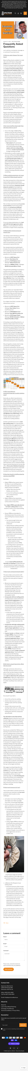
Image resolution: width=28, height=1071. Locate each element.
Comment (6, 950)
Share (7, 923)
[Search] (15, 13)
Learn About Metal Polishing (8, 1006)
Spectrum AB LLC (11, 1050)
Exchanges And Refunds (7, 1008)
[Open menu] (25, 13)
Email (5, 943)
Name (5, 936)
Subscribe (23, 1025)
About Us (3, 1005)
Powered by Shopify (20, 1050)
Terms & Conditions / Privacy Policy (10, 1010)
